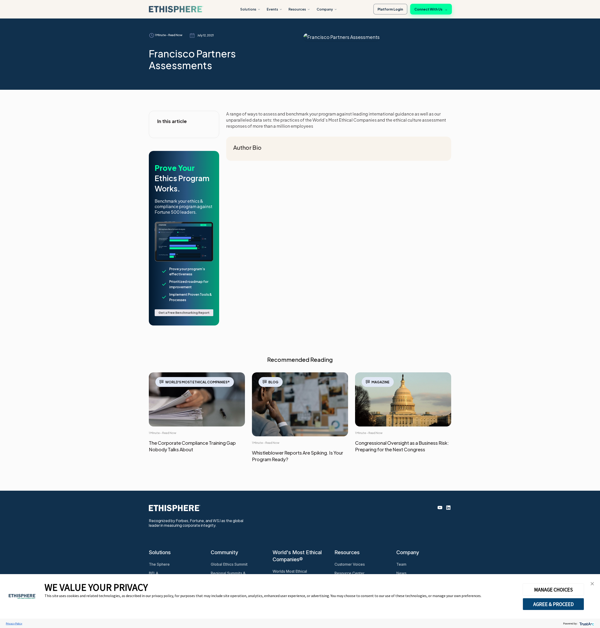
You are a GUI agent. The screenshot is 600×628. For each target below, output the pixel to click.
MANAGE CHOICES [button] (553, 589)
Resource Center (349, 573)
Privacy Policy (14, 623)
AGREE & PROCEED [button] (553, 604)
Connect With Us (431, 9)
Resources (297, 9)
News (401, 573)
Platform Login (390, 9)
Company (325, 9)
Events (272, 9)
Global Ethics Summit (229, 564)
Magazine (380, 382)
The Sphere (159, 564)
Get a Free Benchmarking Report (184, 312)
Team (401, 564)
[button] (592, 583)
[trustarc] (586, 623)
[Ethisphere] (176, 9)
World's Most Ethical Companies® (197, 382)
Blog (273, 382)
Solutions (248, 9)
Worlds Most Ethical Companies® (290, 573)
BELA (153, 573)
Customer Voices (349, 564)
